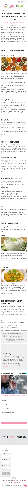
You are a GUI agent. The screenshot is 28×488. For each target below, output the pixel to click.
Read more (5, 366)
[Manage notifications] (24, 485)
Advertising (10, 480)
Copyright (17, 482)
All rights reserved (6, 485)
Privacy (23, 480)
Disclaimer (10, 482)
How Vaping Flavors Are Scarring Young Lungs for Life (13, 395)
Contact (17, 480)
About (3, 480)
